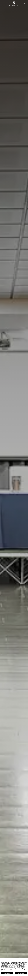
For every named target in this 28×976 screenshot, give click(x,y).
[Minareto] (14, 3)
